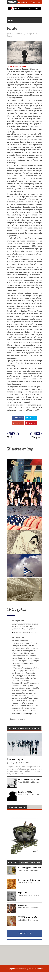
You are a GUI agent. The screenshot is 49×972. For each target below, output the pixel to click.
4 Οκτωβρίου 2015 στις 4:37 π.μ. (24, 714)
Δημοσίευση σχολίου (18, 719)
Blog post (37, 437)
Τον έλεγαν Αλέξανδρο (26, 792)
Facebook (19, 418)
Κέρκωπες (22, 892)
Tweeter (32, 418)
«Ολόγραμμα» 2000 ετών (19, 2)
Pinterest (32, 423)
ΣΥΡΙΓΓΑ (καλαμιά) (27, 917)
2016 (9, 437)
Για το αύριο (15, 759)
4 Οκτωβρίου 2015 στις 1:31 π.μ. (24, 632)
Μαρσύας (22, 905)
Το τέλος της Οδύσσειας (39, 2)
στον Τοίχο (24, 969)
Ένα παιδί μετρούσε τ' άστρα (29, 779)
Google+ (19, 423)
